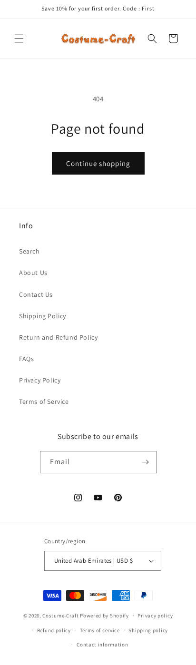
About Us (33, 272)
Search (29, 251)
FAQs (26, 358)
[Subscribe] (145, 462)
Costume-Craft (60, 615)
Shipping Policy (42, 316)
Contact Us (36, 294)
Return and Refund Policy (58, 337)
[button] (19, 38)
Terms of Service (44, 401)
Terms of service (100, 630)
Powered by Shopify (104, 615)
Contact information (102, 644)
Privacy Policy (39, 380)
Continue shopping (98, 163)
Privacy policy (155, 615)
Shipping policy (148, 630)
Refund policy (54, 630)
